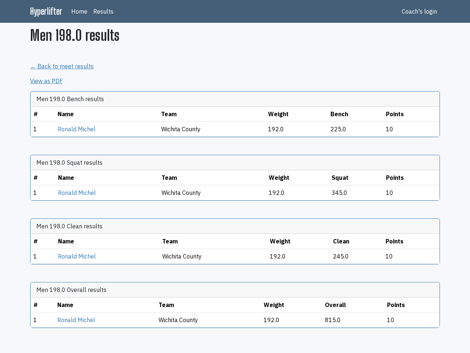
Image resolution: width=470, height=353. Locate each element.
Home (79, 11)
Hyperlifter (46, 11)
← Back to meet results (62, 66)
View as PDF (46, 81)
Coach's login (419, 11)
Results (103, 11)
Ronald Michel (76, 129)
